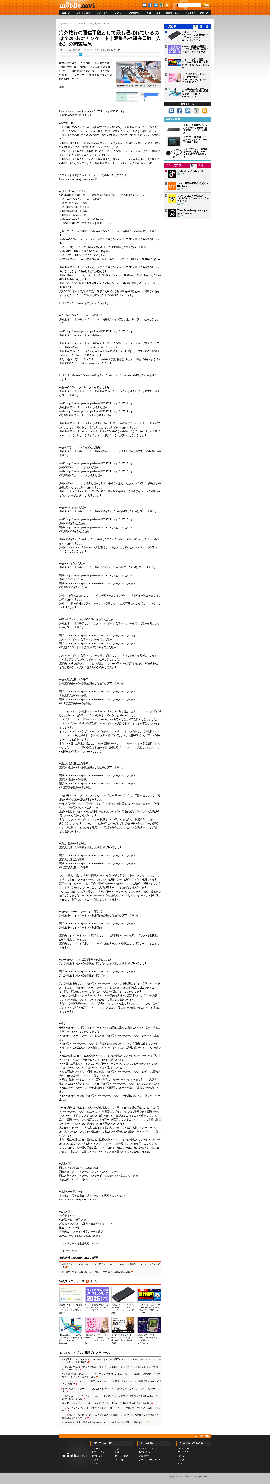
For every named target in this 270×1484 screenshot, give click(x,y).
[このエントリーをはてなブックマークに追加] (80, 56)
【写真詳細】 (151, 86)
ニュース (96, 1448)
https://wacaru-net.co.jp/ (89, 1235)
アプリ (95, 1460)
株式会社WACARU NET (100, 23)
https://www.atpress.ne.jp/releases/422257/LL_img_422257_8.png (99, 527)
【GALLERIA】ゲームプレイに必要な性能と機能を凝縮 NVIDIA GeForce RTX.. (195, 93)
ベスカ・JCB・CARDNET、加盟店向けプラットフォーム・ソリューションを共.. (195, 36)
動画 (117, 1452)
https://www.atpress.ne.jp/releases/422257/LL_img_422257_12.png (101, 643)
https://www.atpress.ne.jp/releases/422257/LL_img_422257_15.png (101, 775)
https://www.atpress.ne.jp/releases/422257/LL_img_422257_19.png (101, 923)
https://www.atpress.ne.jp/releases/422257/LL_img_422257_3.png (99, 403)
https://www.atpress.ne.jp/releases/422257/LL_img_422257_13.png (101, 691)
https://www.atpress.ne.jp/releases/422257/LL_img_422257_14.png (101, 699)
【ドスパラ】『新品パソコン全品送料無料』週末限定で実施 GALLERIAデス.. (195, 63)
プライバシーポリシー (150, 1460)
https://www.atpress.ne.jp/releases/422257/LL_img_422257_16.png (101, 783)
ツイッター (183, 1448)
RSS (180, 1463)
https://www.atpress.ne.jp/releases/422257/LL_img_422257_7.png (99, 519)
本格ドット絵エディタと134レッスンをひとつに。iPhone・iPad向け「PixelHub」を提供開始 (107, 1403)
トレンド (119, 1460)
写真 (117, 1448)
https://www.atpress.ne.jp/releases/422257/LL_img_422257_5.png (99, 463)
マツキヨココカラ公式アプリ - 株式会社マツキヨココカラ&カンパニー (193, 198)
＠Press (95, 1243)
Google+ (181, 1460)
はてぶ (181, 1456)
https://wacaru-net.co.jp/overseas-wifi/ (78, 179)
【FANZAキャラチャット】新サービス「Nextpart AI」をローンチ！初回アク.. (195, 78)
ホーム (63, 23)
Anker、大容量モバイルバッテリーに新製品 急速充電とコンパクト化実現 (195, 129)
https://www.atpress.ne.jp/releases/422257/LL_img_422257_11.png (101, 635)
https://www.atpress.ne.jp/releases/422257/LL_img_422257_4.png (99, 411)
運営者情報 (144, 1456)
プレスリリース (77, 23)
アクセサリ (97, 1463)
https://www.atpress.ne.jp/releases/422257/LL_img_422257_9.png (99, 575)
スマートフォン (99, 1452)
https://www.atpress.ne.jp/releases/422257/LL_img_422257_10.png (101, 583)
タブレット (97, 1456)
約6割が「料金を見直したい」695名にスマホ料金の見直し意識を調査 (96, 1271)
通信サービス (121, 1456)
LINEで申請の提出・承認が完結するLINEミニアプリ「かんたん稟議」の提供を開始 (103, 1422)
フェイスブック (185, 1452)
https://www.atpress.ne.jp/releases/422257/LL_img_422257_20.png (101, 971)
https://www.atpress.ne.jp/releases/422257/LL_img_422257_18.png (101, 863)
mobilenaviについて (148, 1448)
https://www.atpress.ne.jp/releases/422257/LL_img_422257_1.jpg (91, 111)
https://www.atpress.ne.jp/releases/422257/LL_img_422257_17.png (101, 855)
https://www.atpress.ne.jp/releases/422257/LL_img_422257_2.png (99, 331)
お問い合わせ (145, 1452)
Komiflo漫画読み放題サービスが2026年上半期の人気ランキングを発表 (96, 1307)
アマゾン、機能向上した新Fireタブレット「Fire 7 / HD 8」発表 (195, 140)
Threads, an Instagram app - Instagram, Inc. (192, 211)
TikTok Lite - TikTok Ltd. (190, 171)
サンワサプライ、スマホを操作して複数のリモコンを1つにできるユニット (195, 153)
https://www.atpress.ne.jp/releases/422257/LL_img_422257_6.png (99, 471)
